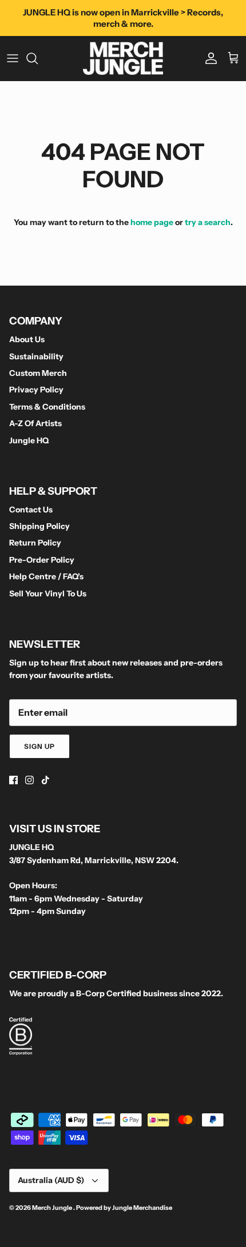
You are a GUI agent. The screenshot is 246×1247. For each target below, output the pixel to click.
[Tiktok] (45, 780)
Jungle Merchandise (142, 1208)
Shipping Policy (39, 526)
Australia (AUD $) (51, 1180)
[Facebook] (13, 780)
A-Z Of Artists (35, 423)
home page (151, 222)
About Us (27, 339)
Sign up (39, 746)
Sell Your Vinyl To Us (47, 593)
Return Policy (35, 543)
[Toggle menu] (12, 58)
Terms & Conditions (47, 407)
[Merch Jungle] (123, 58)
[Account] (208, 58)
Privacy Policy (36, 389)
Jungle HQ (29, 440)
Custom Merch (38, 373)
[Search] (37, 58)
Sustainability (36, 356)
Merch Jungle (52, 1208)
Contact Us (31, 509)
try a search (208, 222)
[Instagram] (29, 780)
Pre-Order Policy (41, 560)
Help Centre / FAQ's (46, 576)
